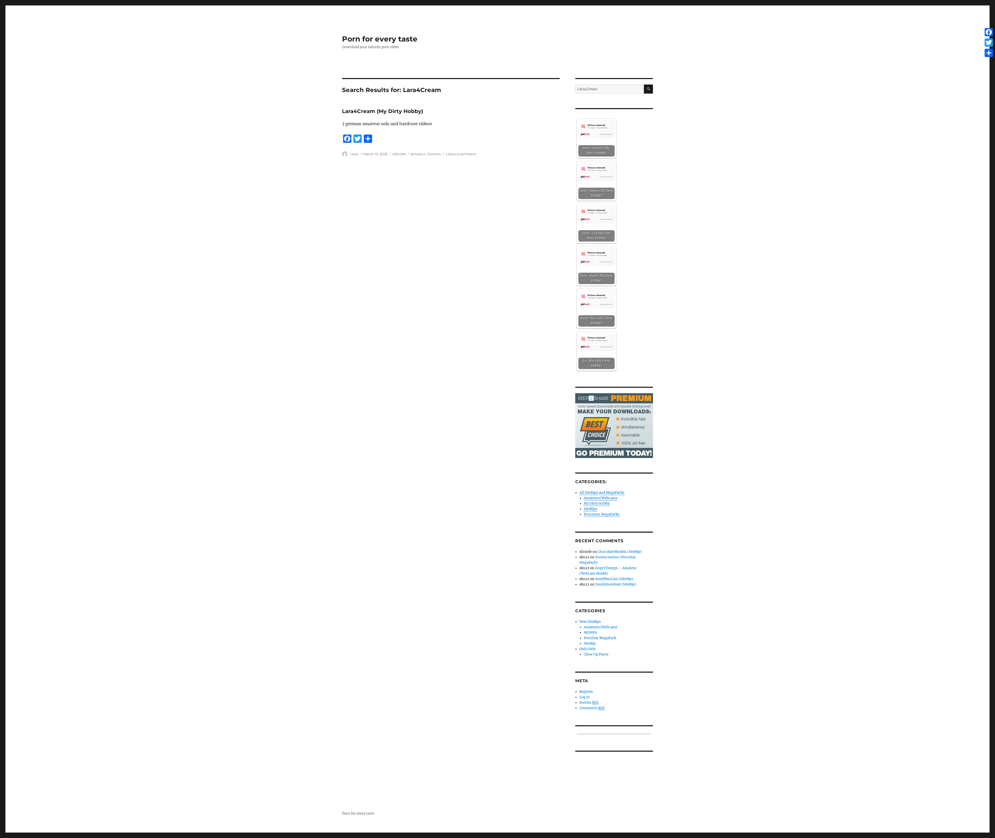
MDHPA (399, 154)
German (434, 154)
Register (586, 691)
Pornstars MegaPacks (602, 514)
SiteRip (589, 643)
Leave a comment (461, 154)
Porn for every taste (379, 38)
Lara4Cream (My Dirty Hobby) (382, 111)
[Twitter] (989, 42)
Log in (584, 697)
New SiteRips (590, 621)
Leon (354, 154)
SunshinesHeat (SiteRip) (615, 584)
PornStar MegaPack (600, 638)
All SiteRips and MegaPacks (601, 492)
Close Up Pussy (596, 654)
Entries (589, 702)
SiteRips (590, 509)
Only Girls (587, 649)
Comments (592, 708)
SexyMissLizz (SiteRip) (614, 579)
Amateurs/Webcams (600, 498)
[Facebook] (989, 32)
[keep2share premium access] (614, 425)
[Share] (989, 53)
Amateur (417, 154)
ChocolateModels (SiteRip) (620, 552)
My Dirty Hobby (597, 503)
